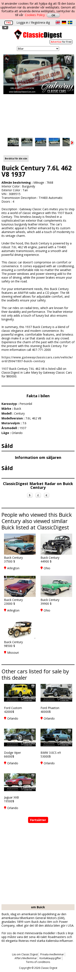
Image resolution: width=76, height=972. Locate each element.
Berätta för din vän (16, 158)
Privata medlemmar (52, 954)
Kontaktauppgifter (50, 958)
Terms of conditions (38, 962)
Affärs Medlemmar (26, 958)
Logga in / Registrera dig (33, 22)
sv (70, 22)
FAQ (8, 22)
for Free (61, 41)
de (64, 22)
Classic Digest (38, 36)
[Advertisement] (38, 864)
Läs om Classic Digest (25, 954)
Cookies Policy (35, 15)
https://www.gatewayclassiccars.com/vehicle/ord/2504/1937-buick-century (37, 359)
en (58, 22)
